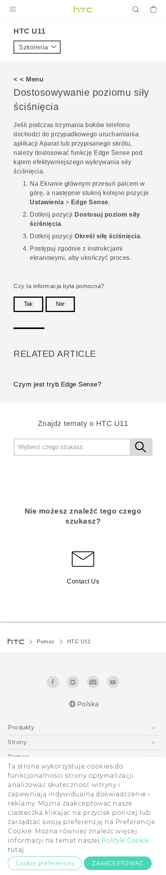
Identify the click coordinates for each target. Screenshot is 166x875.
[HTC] (83, 9)
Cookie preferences (45, 863)
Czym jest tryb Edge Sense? (57, 384)
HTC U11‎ (79, 641)
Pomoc (46, 641)
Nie (60, 304)
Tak (28, 304)
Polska (88, 704)
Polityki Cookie (125, 840)
